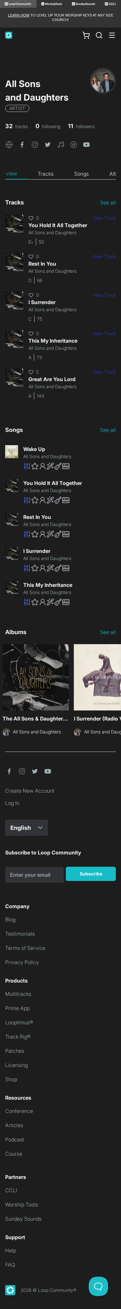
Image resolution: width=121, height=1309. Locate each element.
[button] (9, 144)
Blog (10, 919)
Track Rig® (18, 1036)
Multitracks (18, 994)
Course (13, 1153)
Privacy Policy (22, 962)
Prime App (17, 1008)
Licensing (16, 1065)
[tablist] (60, 174)
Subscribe (91, 873)
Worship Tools (21, 1204)
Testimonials (20, 933)
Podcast (14, 1139)
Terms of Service (25, 948)
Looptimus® (19, 1022)
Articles (14, 1125)
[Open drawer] (112, 35)
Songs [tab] (81, 173)
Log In (12, 803)
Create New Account (30, 790)
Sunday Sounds (23, 1219)
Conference (19, 1111)
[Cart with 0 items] (86, 35)
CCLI (11, 1190)
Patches (14, 1051)
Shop (11, 1079)
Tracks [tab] (46, 173)
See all (108, 202)
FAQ (10, 1264)
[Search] (99, 35)
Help (10, 1250)
